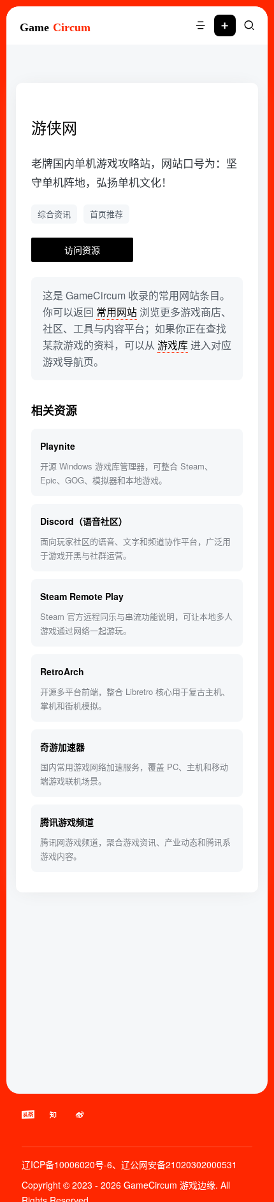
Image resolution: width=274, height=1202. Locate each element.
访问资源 (82, 249)
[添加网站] (225, 25)
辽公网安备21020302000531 (179, 1164)
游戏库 (172, 345)
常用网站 (116, 311)
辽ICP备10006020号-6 (67, 1164)
